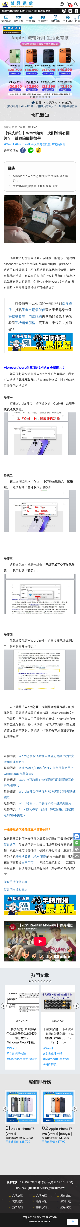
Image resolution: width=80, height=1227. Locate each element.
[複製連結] (38, 150)
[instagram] (64, 11)
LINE (77, 843)
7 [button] (49, 97)
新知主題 (41, 1201)
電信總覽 (17, 1201)
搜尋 (75, 4)
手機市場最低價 (33, 310)
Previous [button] (7, 61)
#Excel (64, 1059)
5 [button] (43, 97)
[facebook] (76, 11)
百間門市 (27, 862)
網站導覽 (65, 1207)
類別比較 (65, 1201)
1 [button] (31, 97)
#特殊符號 (30, 1059)
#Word (9, 144)
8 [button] (50, 981)
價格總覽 (6, 20)
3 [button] (37, 97)
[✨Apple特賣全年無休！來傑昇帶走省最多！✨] (40, 62)
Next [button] (72, 61)
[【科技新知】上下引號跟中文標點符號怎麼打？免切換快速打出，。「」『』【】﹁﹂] (58, 1002)
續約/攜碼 (40, 856)
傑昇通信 (10, 844)
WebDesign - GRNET (40, 1221)
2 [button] (34, 97)
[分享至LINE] (30, 150)
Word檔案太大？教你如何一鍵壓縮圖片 (45, 803)
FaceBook (76, 836)
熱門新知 (17, 1207)
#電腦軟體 (58, 144)
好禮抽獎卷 (16, 316)
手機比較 (43, 20)
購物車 (71, 5)
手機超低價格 (25, 323)
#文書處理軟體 (41, 144)
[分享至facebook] (23, 150)
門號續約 (35, 316)
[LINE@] (70, 11)
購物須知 (41, 1207)
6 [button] (46, 97)
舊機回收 (55, 20)
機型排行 (18, 20)
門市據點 (68, 20)
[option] (40, 62)
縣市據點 (65, 1195)
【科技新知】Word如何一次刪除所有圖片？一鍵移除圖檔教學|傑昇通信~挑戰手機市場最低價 (21, 6)
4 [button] (40, 97)
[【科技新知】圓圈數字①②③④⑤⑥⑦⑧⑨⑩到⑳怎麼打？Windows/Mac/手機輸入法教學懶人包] (22, 1002)
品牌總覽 (17, 1195)
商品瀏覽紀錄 (76, 849)
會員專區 (62, 4)
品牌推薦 (41, 1195)
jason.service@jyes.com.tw (46, 1188)
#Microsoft (22, 144)
